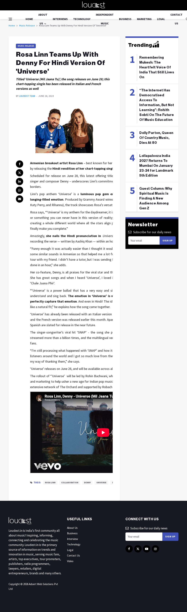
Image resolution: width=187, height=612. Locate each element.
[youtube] (146, 548)
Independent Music (105, 19)
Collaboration (69, 482)
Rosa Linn (50, 482)
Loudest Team (27, 96)
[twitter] (19, 172)
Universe (101, 482)
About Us (42, 19)
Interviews (60, 19)
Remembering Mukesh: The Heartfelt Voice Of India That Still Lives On (156, 67)
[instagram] (155, 548)
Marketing (144, 19)
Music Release (26, 46)
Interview (72, 539)
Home (29, 19)
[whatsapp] (19, 190)
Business (125, 19)
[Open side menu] (10, 19)
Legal (161, 19)
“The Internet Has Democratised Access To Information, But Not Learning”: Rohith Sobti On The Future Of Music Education (156, 105)
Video (70, 561)
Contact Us (176, 19)
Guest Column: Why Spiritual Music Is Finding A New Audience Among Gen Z (155, 198)
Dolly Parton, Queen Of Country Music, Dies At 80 (156, 137)
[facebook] (19, 164)
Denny (87, 482)
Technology (81, 19)
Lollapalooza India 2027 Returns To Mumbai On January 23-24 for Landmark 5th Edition (156, 165)
